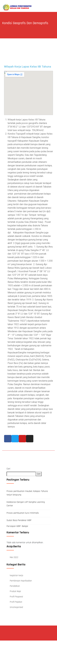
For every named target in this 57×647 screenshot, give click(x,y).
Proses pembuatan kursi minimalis (23, 513)
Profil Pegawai (16, 596)
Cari (8, 468)
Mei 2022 (14, 557)
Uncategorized (16, 607)
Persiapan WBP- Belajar (17, 526)
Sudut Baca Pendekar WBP (19, 520)
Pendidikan (15, 586)
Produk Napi (15, 591)
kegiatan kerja (16, 575)
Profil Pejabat (16, 601)
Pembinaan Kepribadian (21, 580)
